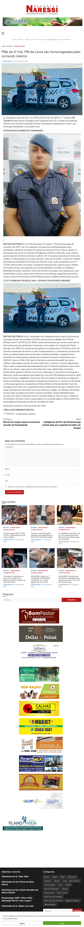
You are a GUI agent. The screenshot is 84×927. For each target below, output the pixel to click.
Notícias (9, 46)
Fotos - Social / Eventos (71, 881)
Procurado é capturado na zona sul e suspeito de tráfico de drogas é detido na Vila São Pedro (14, 558)
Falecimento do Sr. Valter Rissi (15, 876)
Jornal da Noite (49, 885)
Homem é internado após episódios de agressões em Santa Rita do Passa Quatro (42, 515)
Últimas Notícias (19, 46)
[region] (42, 919)
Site (6, 481)
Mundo (68, 885)
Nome (7, 469)
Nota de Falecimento (51, 889)
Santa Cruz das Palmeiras (53, 900)
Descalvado (72, 877)
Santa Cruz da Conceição (53, 896)
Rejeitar (22, 923)
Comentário (9, 447)
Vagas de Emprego (72, 900)
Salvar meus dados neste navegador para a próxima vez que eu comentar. (32, 487)
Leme (3, 46)
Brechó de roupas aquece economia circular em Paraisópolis (21, 422)
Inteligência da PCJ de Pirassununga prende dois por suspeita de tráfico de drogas (61, 423)
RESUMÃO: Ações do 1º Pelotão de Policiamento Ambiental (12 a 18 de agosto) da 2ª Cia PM (42, 558)
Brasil (63, 877)
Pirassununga (15, 527)
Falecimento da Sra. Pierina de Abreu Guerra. (18, 883)
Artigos (54, 877)
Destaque (47, 881)
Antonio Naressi (8, 61)
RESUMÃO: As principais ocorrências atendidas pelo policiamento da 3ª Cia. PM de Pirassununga (69, 558)
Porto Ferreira (62, 892)
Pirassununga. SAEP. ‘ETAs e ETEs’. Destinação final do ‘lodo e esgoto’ (14, 515)
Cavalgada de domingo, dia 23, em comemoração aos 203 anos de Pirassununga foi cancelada (69, 515)
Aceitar (62, 923)
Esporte (57, 881)
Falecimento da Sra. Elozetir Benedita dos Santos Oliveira (20, 891)
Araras (46, 877)
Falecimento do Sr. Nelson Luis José (17, 906)
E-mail (7, 475)
